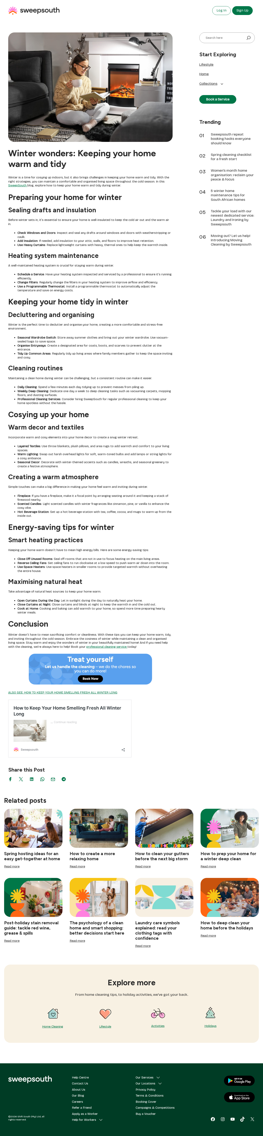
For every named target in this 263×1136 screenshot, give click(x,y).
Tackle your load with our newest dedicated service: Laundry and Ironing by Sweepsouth (232, 217)
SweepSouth (17, 185)
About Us (78, 1089)
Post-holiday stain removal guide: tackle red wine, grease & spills (31, 928)
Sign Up (242, 10)
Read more (12, 867)
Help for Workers (84, 1120)
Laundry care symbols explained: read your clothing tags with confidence (157, 930)
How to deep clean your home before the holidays (227, 925)
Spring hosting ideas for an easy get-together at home (32, 856)
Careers (77, 1102)
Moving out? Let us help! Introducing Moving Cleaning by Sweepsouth (231, 240)
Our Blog (78, 1095)
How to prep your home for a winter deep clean (228, 856)
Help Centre (80, 1077)
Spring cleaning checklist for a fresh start (231, 157)
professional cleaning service (106, 647)
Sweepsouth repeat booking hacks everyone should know (231, 138)
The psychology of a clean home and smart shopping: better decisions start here (97, 928)
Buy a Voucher (146, 1114)
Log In (221, 10)
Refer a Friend (82, 1108)
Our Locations (145, 1083)
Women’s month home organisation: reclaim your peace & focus (232, 174)
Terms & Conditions (150, 1095)
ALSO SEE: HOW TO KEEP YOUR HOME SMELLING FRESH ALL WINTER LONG (62, 692)
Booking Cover (146, 1102)
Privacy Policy (145, 1089)
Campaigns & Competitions (155, 1108)
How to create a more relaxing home (92, 856)
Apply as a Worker (85, 1114)
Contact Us (80, 1083)
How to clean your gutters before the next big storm (162, 856)
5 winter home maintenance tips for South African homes (228, 195)
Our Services (144, 1077)
